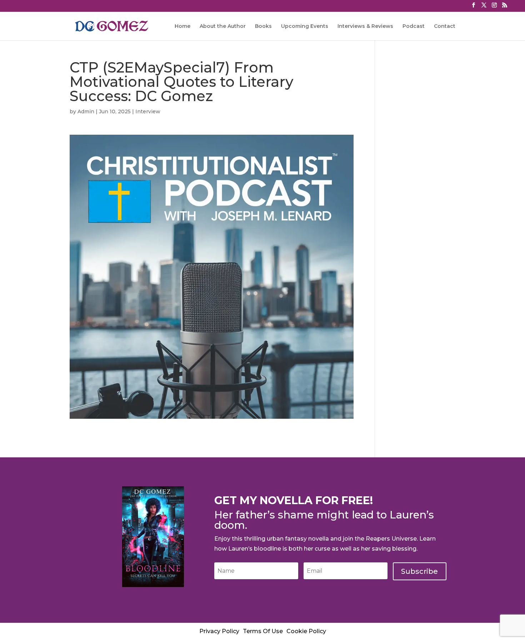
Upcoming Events (304, 26)
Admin (86, 111)
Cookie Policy (306, 631)
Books (263, 26)
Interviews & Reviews (365, 26)
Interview (147, 111)
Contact (444, 26)
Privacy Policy (219, 631)
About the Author (223, 26)
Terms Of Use (263, 631)
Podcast (413, 26)
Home (182, 26)
